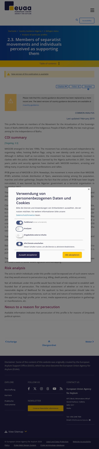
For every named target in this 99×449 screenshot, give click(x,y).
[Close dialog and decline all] (89, 188)
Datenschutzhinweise (25, 215)
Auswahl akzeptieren (28, 255)
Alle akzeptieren (72, 255)
